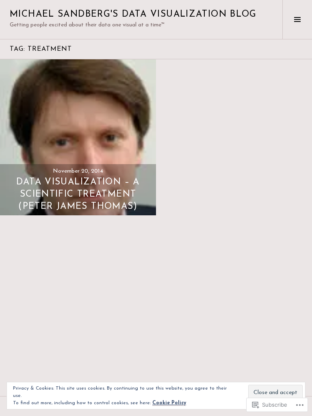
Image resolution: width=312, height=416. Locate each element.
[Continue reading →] (78, 137)
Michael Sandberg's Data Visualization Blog (133, 14)
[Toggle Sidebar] (297, 19)
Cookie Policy (169, 403)
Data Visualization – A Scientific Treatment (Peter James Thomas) (77, 194)
